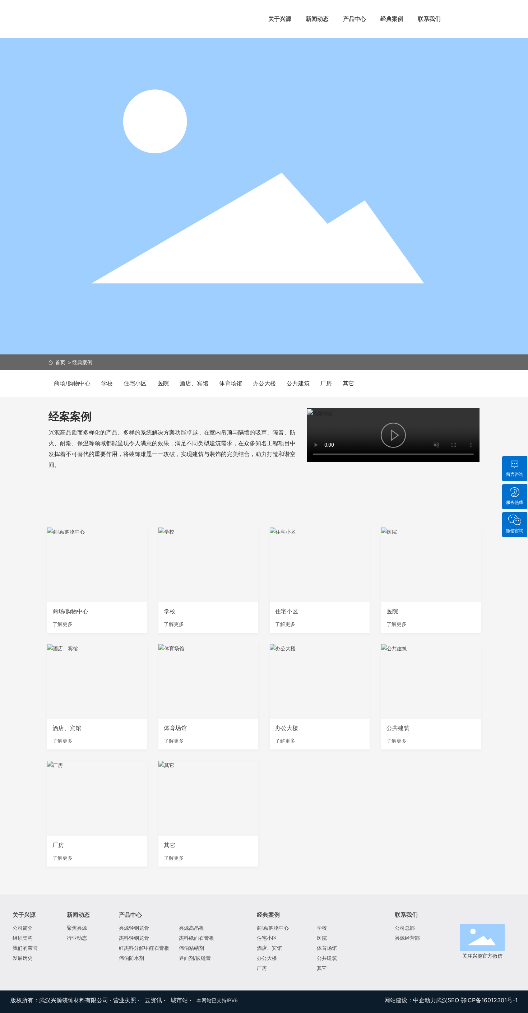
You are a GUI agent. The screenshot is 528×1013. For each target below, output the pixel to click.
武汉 (442, 1000)
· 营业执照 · (124, 1000)
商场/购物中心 (72, 383)
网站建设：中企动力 (410, 1000)
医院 (163, 383)
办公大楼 (264, 383)
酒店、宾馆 (194, 383)
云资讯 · (156, 1000)
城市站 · (182, 1000)
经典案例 (391, 18)
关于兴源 (279, 18)
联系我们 (429, 18)
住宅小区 (135, 383)
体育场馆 (230, 383)
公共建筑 (298, 383)
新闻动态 (317, 18)
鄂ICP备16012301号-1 (489, 1000)
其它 (348, 383)
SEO (453, 1000)
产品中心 (354, 18)
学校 (107, 383)
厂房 (326, 383)
